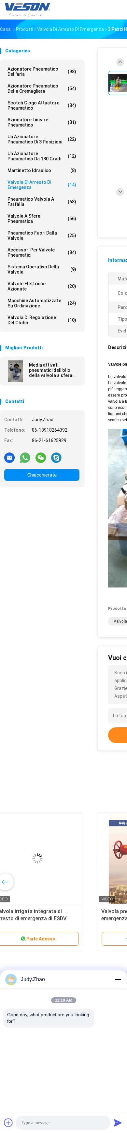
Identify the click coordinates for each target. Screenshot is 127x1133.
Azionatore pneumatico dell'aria (41, 71)
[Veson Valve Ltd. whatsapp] (25, 457)
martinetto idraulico (41, 170)
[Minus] (118, 979)
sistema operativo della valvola (41, 269)
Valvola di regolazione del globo (41, 320)
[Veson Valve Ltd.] (28, 10)
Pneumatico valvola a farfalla (41, 201)
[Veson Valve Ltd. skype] (56, 457)
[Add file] (8, 1122)
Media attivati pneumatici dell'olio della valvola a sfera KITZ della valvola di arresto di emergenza (52, 370)
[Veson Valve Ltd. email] (9, 457)
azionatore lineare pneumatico (41, 122)
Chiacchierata (42, 475)
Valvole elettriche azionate (41, 286)
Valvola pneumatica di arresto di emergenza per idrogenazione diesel (48, 918)
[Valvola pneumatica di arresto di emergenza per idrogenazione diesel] (50, 858)
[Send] (118, 1122)
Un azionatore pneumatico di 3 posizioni (41, 139)
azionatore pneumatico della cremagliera (41, 88)
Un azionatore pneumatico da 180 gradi (41, 156)
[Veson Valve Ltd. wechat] (40, 457)
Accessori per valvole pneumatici (41, 252)
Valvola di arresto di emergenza (41, 185)
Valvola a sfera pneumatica (41, 218)
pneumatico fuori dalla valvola (41, 235)
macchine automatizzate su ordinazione (41, 303)
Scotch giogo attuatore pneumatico (41, 105)
